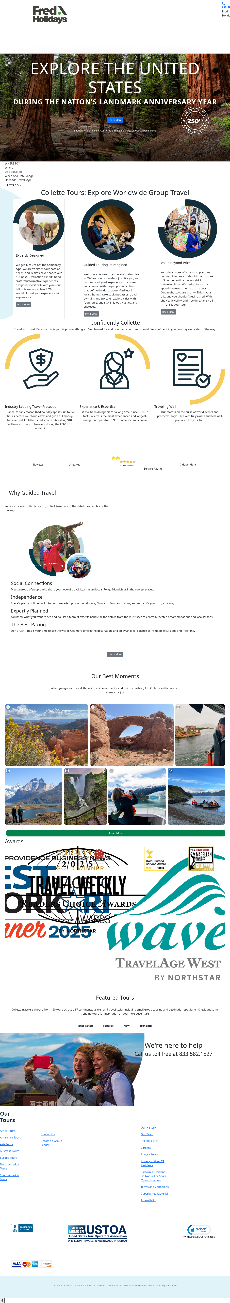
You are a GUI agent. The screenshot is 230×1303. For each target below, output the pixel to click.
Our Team (147, 1134)
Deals (154, 24)
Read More (23, 304)
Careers (146, 1148)
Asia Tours (6, 1144)
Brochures (171, 24)
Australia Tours (9, 1151)
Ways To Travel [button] (107, 24)
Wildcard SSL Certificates (199, 1237)
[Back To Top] (2, 1300)
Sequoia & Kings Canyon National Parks (135, 130)
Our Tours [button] (81, 24)
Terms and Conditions (155, 1187)
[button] (199, 1229)
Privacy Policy (149, 1154)
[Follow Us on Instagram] (5, 1108)
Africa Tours (7, 1131)
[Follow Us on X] (8, 1108)
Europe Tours (8, 1158)
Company (153, 1116)
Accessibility (148, 1200)
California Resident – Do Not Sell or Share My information (154, 1176)
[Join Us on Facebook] (1, 1108)
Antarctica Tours (10, 1137)
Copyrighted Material (154, 1193)
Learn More (115, 120)
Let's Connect (51, 1120)
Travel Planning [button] (193, 24)
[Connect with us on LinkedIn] (12, 1108)
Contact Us (48, 1134)
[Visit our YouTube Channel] (19, 1108)
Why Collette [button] (134, 24)
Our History (148, 1127)
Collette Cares (149, 1141)
